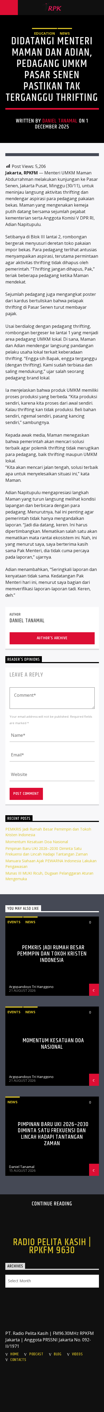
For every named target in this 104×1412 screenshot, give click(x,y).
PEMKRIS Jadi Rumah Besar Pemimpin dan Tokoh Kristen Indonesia (52, 954)
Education (44, 33)
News (65, 33)
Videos (77, 1354)
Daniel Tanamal (60, 121)
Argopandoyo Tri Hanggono (31, 986)
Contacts (18, 1360)
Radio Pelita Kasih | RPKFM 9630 (52, 1246)
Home (14, 1354)
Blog (58, 1354)
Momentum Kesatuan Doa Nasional (36, 841)
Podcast (36, 1354)
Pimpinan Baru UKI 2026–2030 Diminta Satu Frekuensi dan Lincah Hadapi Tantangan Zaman (53, 1134)
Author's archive (52, 638)
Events (14, 921)
